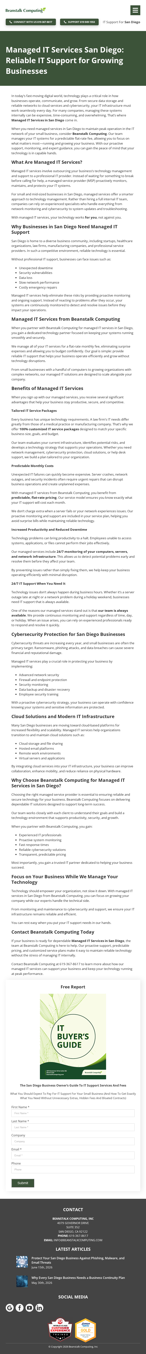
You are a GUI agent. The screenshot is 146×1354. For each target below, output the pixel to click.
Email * (16, 1149)
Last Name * (20, 1121)
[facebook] (20, 1308)
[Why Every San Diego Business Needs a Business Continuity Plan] (22, 1281)
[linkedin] (39, 1308)
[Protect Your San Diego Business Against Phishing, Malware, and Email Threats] (22, 1261)
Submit (22, 1183)
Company (18, 1135)
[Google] (10, 1308)
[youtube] (29, 1308)
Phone (16, 1163)
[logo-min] (26, 5)
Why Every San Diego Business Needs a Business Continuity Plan (78, 1278)
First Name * (20, 1107)
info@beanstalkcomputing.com (78, 1240)
